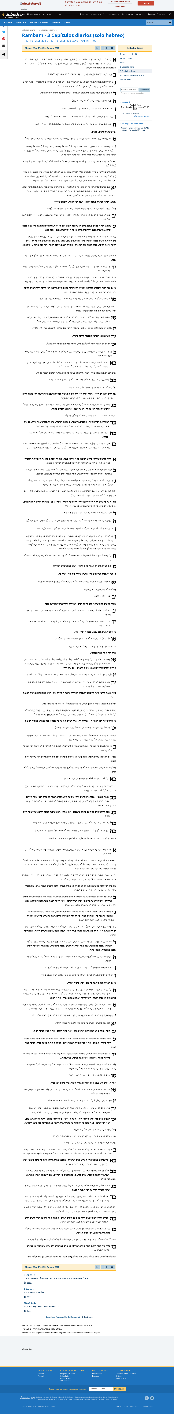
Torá (88, 1399)
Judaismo (94, 1399)
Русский (141, 130)
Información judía (105, 1399)
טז (113, 318)
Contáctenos (148, 1407)
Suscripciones (65, 1381)
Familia (56, 22)
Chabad (54, 1397)
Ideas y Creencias (39, 22)
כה (113, 433)
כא (113, 363)
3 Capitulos (29, 1275)
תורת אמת (32, 1329)
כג (113, 405)
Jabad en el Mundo (123, 1378)
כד (113, 423)
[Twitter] (152, 1398)
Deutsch (123, 128)
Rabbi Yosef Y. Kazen (71, 1399)
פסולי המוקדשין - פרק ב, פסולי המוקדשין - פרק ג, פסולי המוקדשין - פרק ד (56, 1278)
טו (113, 299)
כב (113, 380)
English (132, 128)
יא (113, 188)
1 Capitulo (29, 1289)
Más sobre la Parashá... (142, 116)
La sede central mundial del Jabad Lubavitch (104, 1397)
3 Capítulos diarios (48, 29)
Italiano (124, 130)
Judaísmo (21, 22)
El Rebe (119, 1376)
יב (114, 216)
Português (133, 130)
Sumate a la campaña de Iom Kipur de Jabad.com (83, 3)
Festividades (97, 1374)
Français (139, 128)
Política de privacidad (132, 1407)
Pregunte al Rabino (112, 14)
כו (114, 444)
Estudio (8, 22)
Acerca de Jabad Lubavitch (126, 1374)
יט (113, 344)
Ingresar (85, 14)
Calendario (64, 1376)
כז (113, 1247)
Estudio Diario (28, 29)
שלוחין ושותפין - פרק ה (34, 1292)
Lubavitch (61, 1397)
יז (114, 329)
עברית (146, 128)
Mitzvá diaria (30, 1303)
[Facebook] (147, 1398)
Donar (152, 14)
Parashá (95, 1376)
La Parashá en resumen (131, 113)
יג (114, 226)
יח (113, 337)
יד (114, 267)
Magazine (42, 1376)
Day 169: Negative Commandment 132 (42, 1306)
